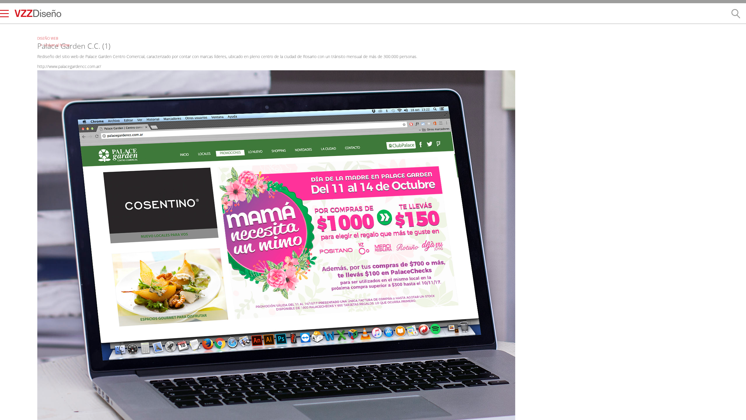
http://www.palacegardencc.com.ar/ (69, 66)
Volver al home (53, 29)
